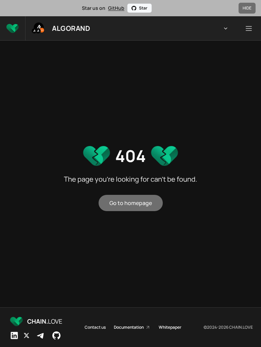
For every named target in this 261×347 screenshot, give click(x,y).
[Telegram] (41, 335)
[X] (26, 335)
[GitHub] (56, 335)
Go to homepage (130, 203)
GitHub (116, 8)
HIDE (247, 8)
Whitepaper (170, 327)
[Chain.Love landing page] (12, 28)
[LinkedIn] (14, 335)
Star (143, 8)
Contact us (95, 327)
